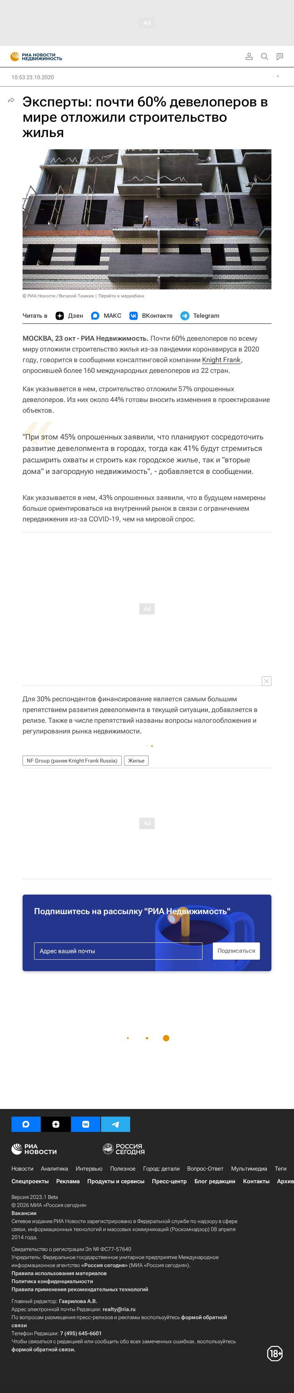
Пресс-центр (169, 1181)
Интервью (89, 1168)
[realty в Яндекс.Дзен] (55, 1124)
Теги (280, 1168)
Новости (22, 1168)
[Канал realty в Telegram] (115, 1124)
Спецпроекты (30, 1181)
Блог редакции (214, 1181)
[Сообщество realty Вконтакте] (85, 1124)
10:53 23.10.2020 (32, 77)
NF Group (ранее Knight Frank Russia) (72, 761)
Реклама (68, 1181)
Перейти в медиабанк (121, 296)
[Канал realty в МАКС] (26, 1124)
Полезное (123, 1168)
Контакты (256, 1181)
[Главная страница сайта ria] (12, 56)
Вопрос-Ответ (205, 1168)
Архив (285, 1181)
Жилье (136, 761)
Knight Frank (221, 360)
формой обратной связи (42, 1349)
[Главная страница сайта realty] (50, 56)
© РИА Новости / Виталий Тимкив (58, 296)
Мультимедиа (249, 1168)
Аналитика (54, 1168)
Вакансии (23, 1213)
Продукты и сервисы (115, 1181)
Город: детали (161, 1168)
